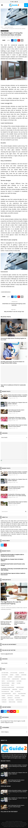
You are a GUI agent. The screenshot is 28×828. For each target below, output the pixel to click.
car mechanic (23, 674)
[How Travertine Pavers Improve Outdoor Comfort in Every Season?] (4, 426)
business (17, 674)
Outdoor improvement (6, 693)
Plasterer (17, 695)
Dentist (3, 681)
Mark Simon (4, 36)
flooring (18, 683)
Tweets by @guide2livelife (7, 654)
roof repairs (17, 697)
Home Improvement (4, 30)
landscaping (14, 689)
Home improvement (20, 687)
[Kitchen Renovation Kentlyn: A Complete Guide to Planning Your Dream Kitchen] (4, 396)
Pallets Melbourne (22, 693)
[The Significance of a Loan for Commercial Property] (14, 591)
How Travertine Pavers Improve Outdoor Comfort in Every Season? (17, 425)
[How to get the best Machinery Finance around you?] (7, 631)
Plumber (23, 695)
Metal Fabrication (5, 691)
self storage (11, 699)
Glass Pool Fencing (5, 685)
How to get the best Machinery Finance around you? (7, 638)
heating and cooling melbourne (8, 687)
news (12, 691)
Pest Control (10, 695)
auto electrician (13, 672)
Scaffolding (4, 699)
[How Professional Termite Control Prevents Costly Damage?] (4, 411)
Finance (13, 683)
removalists (10, 697)
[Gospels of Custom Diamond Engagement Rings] (20, 616)
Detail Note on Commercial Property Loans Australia (20, 637)
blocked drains (5, 674)
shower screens (19, 699)
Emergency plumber (5, 683)
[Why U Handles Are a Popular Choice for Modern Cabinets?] (4, 404)
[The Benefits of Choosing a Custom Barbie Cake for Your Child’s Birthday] (4, 419)
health (12, 685)
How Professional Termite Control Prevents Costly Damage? (16, 410)
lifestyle (21, 689)
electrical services (11, 681)
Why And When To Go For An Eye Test (14, 311)
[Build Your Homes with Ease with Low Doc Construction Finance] (7, 616)
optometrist (17, 691)
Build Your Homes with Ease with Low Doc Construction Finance (6, 623)
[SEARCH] (25, 511)
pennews (3, 695)
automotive (21, 672)
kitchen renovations (6, 689)
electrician (19, 681)
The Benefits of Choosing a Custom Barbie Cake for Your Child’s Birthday (17, 418)
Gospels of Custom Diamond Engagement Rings (19, 623)
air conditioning (5, 672)
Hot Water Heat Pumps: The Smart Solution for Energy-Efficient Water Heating (12, 362)
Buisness (11, 674)
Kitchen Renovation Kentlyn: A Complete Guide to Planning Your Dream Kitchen (17, 395)
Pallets (14, 693)
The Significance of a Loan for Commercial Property (11, 602)
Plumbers (3, 697)
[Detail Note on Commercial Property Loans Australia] (20, 631)
